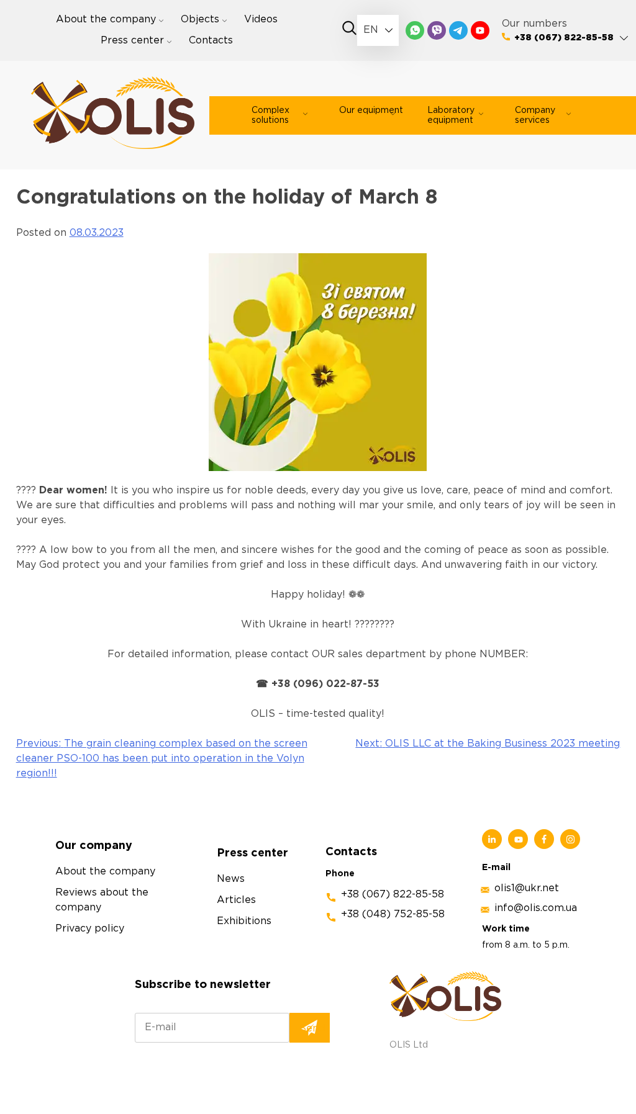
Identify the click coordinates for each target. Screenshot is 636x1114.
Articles (236, 900)
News (231, 879)
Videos (261, 19)
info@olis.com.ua (535, 908)
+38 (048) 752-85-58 (393, 914)
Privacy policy (89, 928)
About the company (106, 19)
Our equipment (371, 110)
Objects (200, 19)
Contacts (211, 40)
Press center (132, 40)
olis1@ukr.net (526, 888)
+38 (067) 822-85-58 (564, 38)
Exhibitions (244, 921)
